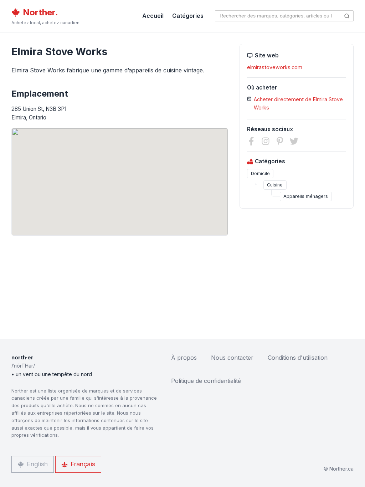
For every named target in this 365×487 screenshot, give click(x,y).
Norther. (40, 12)
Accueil (153, 15)
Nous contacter (232, 357)
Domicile (260, 173)
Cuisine (275, 185)
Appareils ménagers (305, 196)
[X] (294, 141)
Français (83, 464)
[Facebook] (251, 141)
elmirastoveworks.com (274, 67)
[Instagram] (265, 141)
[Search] (347, 16)
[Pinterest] (280, 141)
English (37, 464)
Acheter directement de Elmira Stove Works (298, 103)
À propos (184, 357)
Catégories (188, 15)
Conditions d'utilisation (298, 357)
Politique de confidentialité (206, 380)
